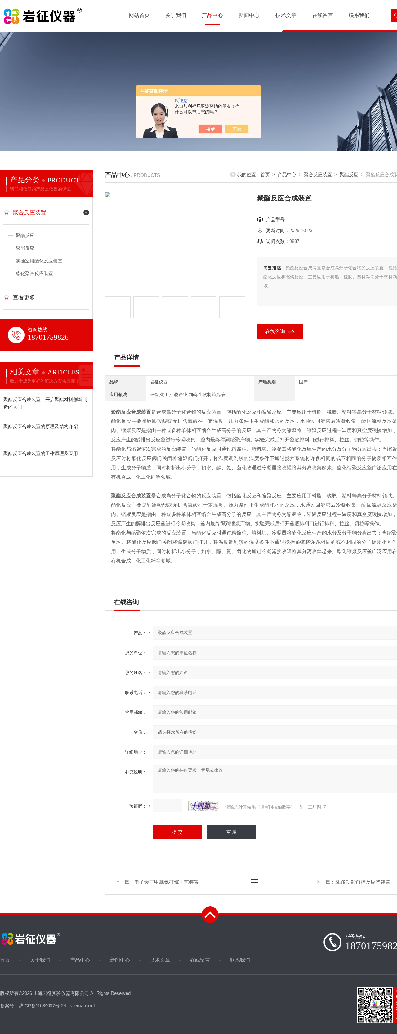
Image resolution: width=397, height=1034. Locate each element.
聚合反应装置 (318, 174)
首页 (265, 174)
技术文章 (286, 15)
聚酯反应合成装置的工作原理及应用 (40, 453)
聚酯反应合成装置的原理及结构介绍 (40, 426)
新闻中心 (249, 15)
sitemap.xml (82, 1005)
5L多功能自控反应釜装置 (362, 882)
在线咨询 (275, 331)
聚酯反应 (349, 174)
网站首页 (139, 15)
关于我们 (175, 15)
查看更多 (24, 297)
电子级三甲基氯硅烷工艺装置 (166, 882)
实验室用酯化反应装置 (39, 260)
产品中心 (212, 15)
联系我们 (359, 15)
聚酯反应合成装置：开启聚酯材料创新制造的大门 (45, 403)
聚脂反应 (25, 248)
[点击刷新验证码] (203, 806)
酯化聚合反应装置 (34, 273)
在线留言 (322, 15)
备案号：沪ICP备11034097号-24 (33, 1005)
